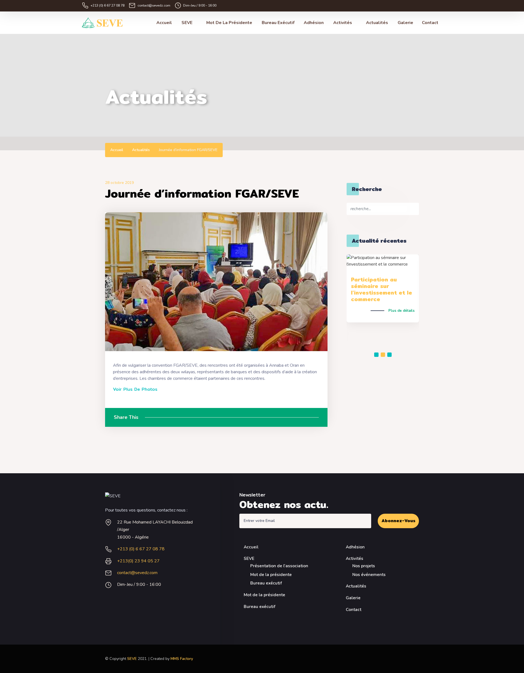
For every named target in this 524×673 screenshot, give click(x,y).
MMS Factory (182, 658)
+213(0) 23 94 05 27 (138, 561)
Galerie (405, 23)
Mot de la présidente (229, 23)
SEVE (187, 23)
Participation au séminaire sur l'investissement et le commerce (381, 289)
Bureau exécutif (278, 23)
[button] (376, 354)
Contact (430, 23)
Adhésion (314, 23)
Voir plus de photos (135, 389)
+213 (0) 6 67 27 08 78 (107, 5)
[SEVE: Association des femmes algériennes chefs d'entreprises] (102, 23)
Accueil (164, 23)
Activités (343, 23)
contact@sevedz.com (154, 5)
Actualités (377, 23)
